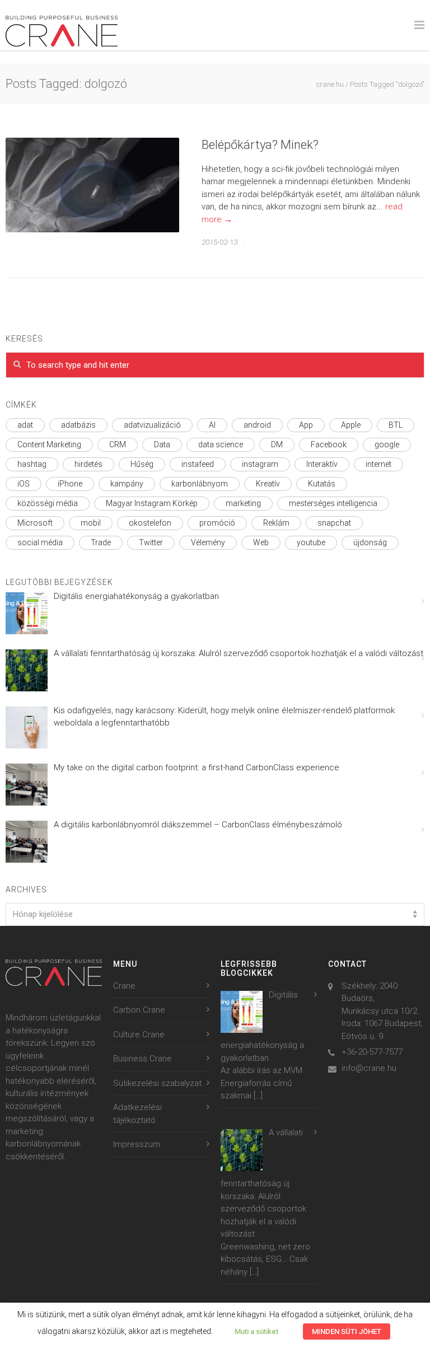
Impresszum (136, 1144)
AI (212, 424)
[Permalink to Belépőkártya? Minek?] (92, 185)
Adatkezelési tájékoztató (137, 1113)
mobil (91, 522)
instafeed (197, 464)
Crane (124, 986)
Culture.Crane (139, 1034)
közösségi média (47, 503)
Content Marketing (49, 444)
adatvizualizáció (152, 424)
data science (220, 444)
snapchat (334, 522)
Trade (101, 542)
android (257, 424)
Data (162, 444)
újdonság (370, 542)
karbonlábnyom (199, 483)
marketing (243, 503)
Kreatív (268, 483)
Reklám (276, 522)
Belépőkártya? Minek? (260, 145)
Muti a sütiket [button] (256, 1331)
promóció (217, 522)
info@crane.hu (369, 1068)
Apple (351, 424)
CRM (117, 444)
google (387, 444)
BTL (396, 424)
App (306, 424)
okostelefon (150, 522)
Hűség (141, 464)
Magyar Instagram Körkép (152, 503)
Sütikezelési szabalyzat (157, 1083)
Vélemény (208, 542)
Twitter (151, 542)
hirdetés (88, 464)
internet (378, 464)
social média (40, 542)
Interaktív (322, 464)
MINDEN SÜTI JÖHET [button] (346, 1331)
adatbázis (78, 424)
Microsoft (35, 522)
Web (261, 542)
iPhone (70, 483)
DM (277, 444)
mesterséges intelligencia (333, 503)
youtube (311, 542)
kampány (126, 483)
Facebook (329, 444)
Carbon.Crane (139, 1010)
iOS (23, 483)
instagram (260, 464)
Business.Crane (142, 1059)
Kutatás (321, 483)
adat (25, 424)
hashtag (31, 464)
